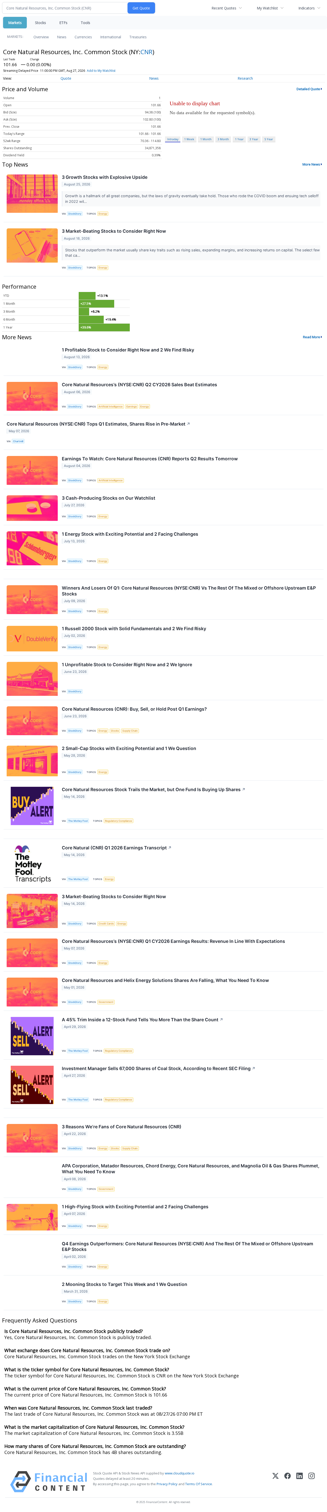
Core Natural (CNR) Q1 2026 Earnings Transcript (117, 847)
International (110, 36)
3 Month (223, 139)
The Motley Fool (78, 820)
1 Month (206, 139)
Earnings (131, 406)
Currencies (83, 36)
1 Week (189, 139)
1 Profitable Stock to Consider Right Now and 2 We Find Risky (128, 350)
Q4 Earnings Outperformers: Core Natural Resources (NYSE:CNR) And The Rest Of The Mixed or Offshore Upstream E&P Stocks (187, 1246)
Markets (15, 22)
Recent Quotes (224, 8)
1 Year (239, 139)
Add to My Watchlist (101, 70)
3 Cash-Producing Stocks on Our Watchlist (108, 498)
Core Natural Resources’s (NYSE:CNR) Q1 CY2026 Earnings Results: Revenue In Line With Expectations (173, 941)
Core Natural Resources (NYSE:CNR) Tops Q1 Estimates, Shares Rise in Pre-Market (98, 424)
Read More (311, 337)
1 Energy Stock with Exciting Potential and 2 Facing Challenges (130, 534)
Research (245, 78)
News (61, 36)
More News (311, 164)
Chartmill (18, 441)
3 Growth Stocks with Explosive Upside (104, 177)
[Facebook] (287, 1482)
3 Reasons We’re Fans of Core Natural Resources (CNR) (121, 1126)
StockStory (74, 213)
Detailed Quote (308, 89)
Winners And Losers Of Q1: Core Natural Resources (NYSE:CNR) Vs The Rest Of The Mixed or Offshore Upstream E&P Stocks (189, 590)
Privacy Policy (167, 1484)
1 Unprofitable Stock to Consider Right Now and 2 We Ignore (127, 664)
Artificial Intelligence (111, 406)
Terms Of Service (198, 1484)
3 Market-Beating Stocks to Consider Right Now (114, 231)
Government (106, 1002)
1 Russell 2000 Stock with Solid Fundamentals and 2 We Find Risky (134, 628)
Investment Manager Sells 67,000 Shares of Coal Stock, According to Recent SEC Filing (158, 1068)
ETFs (63, 22)
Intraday (172, 139)
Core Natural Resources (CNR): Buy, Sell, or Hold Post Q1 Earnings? (134, 709)
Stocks (40, 22)
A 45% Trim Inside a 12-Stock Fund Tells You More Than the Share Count (142, 1019)
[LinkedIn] (299, 1482)
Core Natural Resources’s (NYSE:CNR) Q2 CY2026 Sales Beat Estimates (139, 384)
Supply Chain (130, 730)
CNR (147, 52)
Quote (66, 78)
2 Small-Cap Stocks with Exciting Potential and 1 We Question (129, 748)
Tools (85, 22)
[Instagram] (311, 1482)
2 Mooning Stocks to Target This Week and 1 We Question (124, 1284)
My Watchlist (267, 8)
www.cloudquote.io (179, 1473)
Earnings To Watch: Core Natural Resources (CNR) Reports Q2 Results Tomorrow (150, 458)
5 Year (268, 139)
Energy (103, 213)
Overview (41, 36)
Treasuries (138, 36)
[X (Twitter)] (275, 1482)
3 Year (254, 139)
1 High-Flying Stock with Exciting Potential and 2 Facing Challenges (135, 1206)
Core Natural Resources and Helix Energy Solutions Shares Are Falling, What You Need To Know (165, 980)
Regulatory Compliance (118, 820)
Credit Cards (106, 923)
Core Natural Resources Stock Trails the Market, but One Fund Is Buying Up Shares (154, 789)
